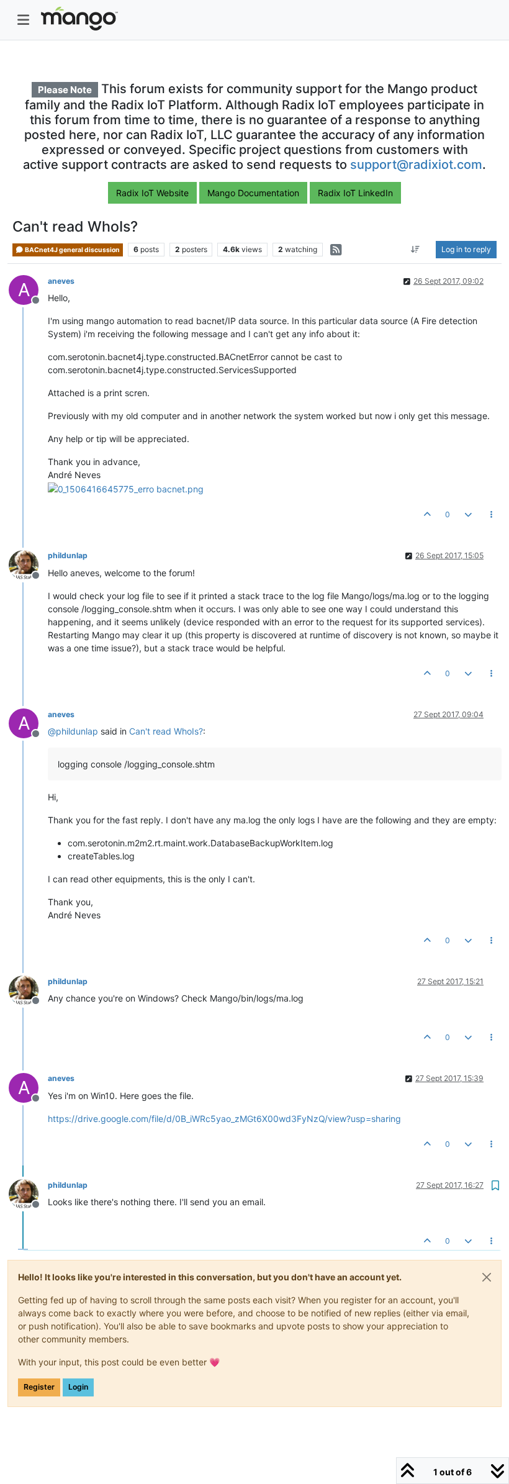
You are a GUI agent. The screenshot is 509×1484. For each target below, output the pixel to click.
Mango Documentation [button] (253, 193)
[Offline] (28, 563)
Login (78, 1386)
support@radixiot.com (416, 164)
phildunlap (68, 555)
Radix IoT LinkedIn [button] (355, 193)
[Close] (486, 1277)
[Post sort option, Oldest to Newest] (415, 249)
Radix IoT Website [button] (152, 193)
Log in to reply (466, 249)
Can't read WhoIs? (166, 731)
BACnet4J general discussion (72, 250)
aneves (61, 281)
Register (39, 1386)
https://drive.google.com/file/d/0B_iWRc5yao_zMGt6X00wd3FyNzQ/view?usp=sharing (224, 1118)
